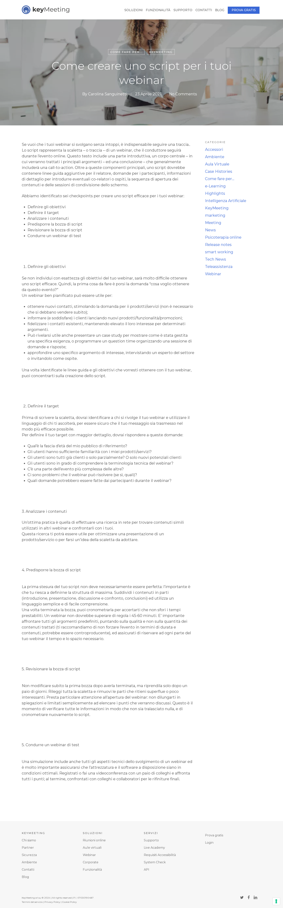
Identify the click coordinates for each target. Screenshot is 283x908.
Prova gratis (214, 835)
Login (209, 842)
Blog (25, 877)
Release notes (218, 244)
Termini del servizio (32, 901)
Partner (28, 847)
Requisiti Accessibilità (160, 855)
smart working (219, 252)
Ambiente (214, 156)
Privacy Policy (52, 901)
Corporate (90, 862)
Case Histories (218, 171)
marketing (215, 215)
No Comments (183, 93)
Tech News (215, 259)
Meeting (213, 222)
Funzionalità (92, 869)
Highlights (215, 193)
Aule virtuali (92, 847)
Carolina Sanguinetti (107, 93)
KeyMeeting (160, 52)
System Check (155, 862)
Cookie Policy (69, 901)
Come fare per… (219, 178)
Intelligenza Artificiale (225, 200)
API (146, 869)
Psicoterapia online (223, 237)
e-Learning (215, 186)
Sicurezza (29, 855)
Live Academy (154, 847)
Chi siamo (29, 840)
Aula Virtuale (217, 164)
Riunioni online (94, 840)
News (210, 230)
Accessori (214, 149)
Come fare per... (126, 52)
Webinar (213, 274)
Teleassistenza (219, 266)
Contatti (28, 869)
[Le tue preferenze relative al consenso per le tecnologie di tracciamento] (276, 901)
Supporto (151, 840)
